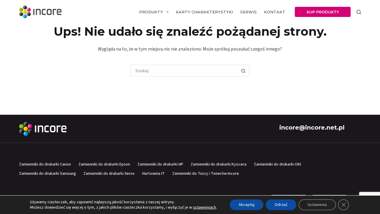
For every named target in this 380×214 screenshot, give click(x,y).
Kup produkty (323, 12)
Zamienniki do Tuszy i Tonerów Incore (205, 173)
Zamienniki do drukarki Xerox (109, 173)
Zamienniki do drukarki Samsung (47, 173)
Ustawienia (317, 205)
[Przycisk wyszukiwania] (243, 71)
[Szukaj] (359, 12)
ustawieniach (204, 207)
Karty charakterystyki (204, 12)
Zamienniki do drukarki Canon (45, 164)
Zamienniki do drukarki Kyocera (218, 164)
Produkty (151, 12)
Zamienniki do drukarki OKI (277, 164)
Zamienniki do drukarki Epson (104, 164)
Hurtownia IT (153, 173)
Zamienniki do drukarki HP (160, 164)
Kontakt (274, 12)
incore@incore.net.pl (312, 127)
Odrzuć (281, 205)
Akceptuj (246, 205)
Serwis (248, 12)
